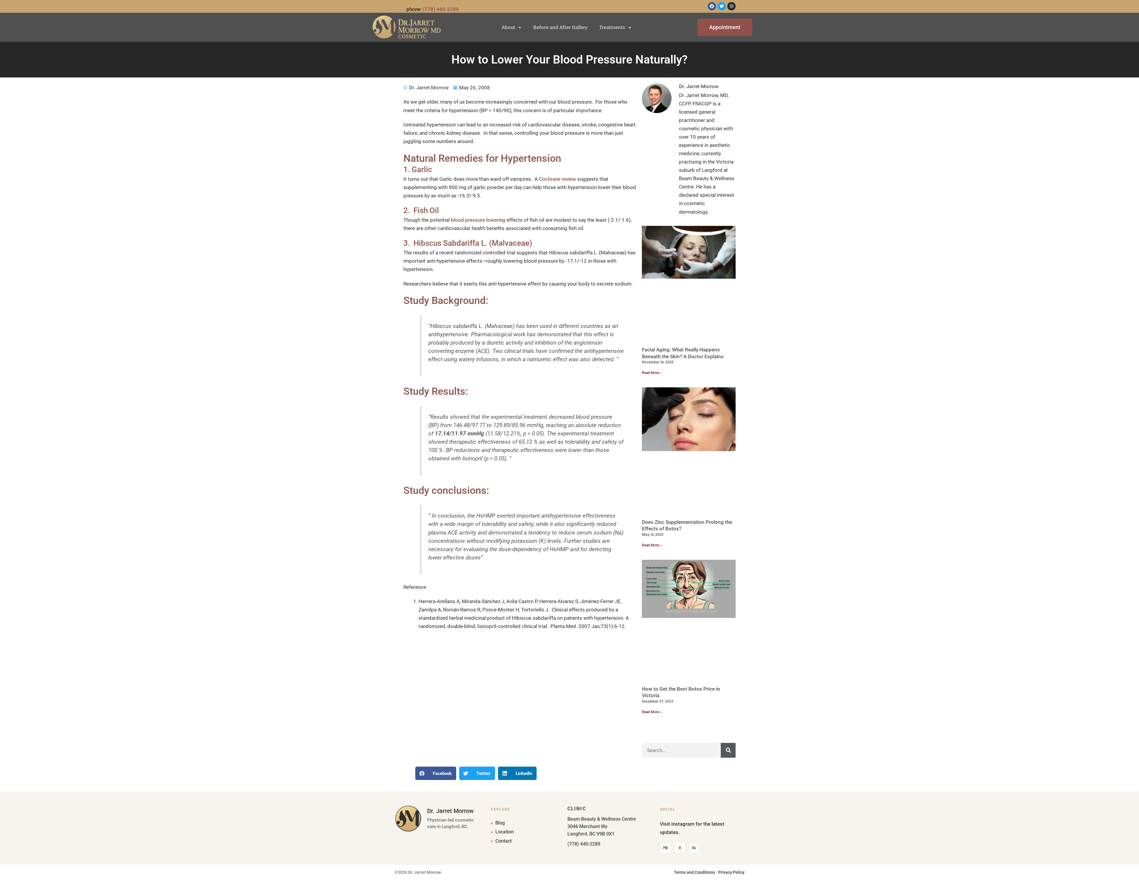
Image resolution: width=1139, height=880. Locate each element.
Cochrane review (557, 179)
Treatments (612, 27)
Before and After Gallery (560, 27)
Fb (665, 848)
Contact (503, 841)
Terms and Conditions (694, 872)
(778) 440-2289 (441, 9)
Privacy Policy (731, 872)
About (508, 27)
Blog (500, 823)
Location (504, 832)
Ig (694, 848)
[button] (435, 773)
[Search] (728, 750)
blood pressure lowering (478, 220)
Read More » (652, 373)
